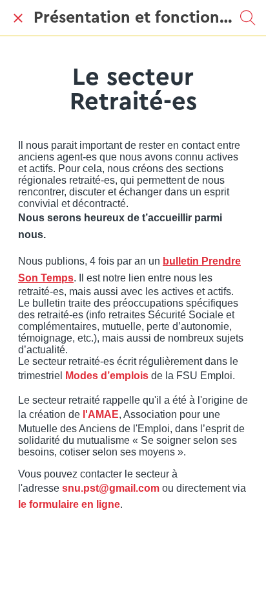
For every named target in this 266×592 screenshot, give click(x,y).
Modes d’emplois (106, 375)
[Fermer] (18, 18)
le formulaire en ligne (69, 504)
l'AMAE (99, 414)
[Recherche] (247, 18)
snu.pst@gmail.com (110, 488)
